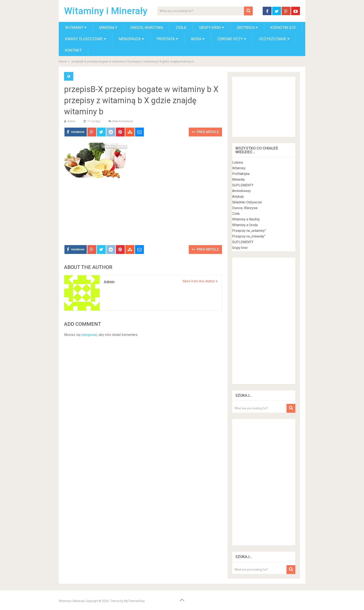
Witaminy (74, 27)
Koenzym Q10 (283, 27)
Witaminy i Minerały (105, 11)
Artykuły (238, 197)
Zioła (181, 27)
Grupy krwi (210, 27)
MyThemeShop (134, 601)
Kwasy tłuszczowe (84, 39)
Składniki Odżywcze (247, 202)
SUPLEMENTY (242, 185)
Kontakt (73, 50)
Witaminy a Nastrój (246, 219)
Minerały (108, 27)
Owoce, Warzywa (146, 27)
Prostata (166, 39)
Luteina (237, 162)
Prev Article (207, 132)
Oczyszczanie (272, 39)
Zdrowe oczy (230, 39)
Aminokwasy (241, 191)
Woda (196, 39)
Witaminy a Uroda (245, 225)
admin (71, 121)
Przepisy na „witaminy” (249, 231)
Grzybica (245, 27)
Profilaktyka (241, 174)
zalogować (89, 335)
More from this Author (199, 281)
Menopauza (130, 39)
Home (63, 61)
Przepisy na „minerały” (248, 236)
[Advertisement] (143, 213)
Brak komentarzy (122, 121)
